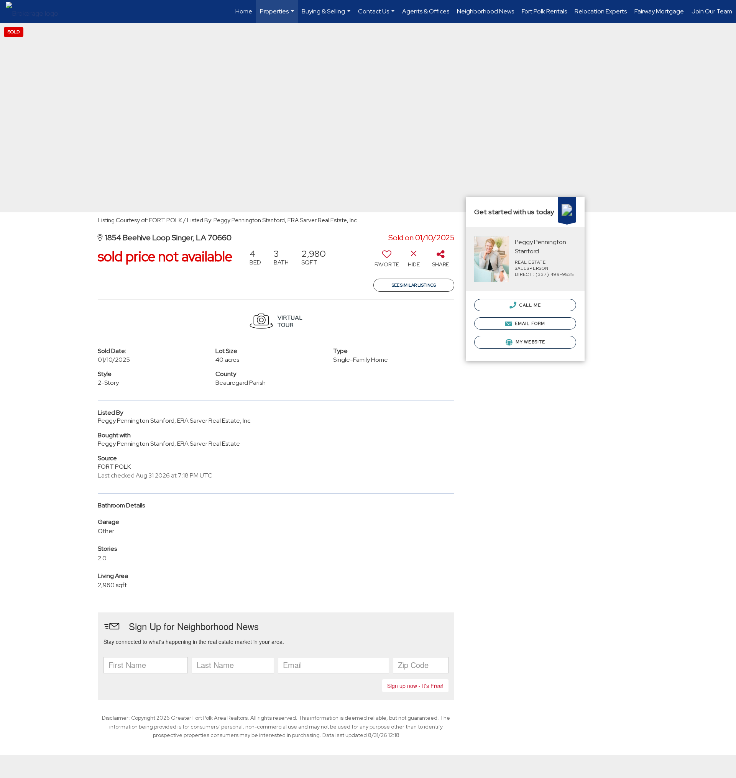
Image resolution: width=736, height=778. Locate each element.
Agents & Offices (425, 11)
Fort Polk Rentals (544, 11)
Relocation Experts (601, 11)
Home (243, 11)
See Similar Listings (414, 285)
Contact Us (377, 15)
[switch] (386, 260)
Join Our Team (712, 11)
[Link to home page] (36, 11)
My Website (529, 342)
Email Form (529, 323)
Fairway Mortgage (659, 11)
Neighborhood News (485, 11)
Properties (278, 15)
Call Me (529, 305)
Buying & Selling (327, 15)
